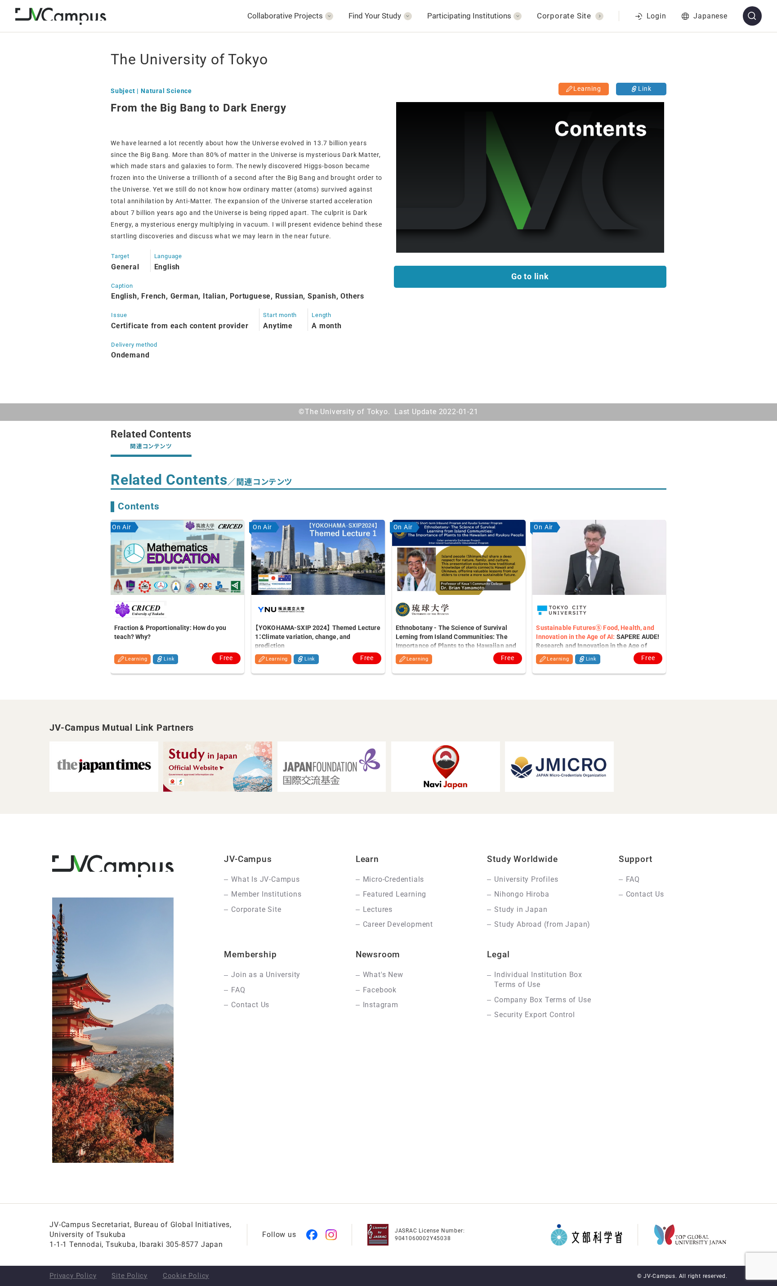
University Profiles (526, 879)
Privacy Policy (72, 1276)
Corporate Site (256, 909)
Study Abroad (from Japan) (542, 924)
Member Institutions (266, 894)
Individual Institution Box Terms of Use (538, 979)
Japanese (710, 16)
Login (656, 16)
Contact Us (645, 894)
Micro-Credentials (393, 879)
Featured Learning (395, 894)
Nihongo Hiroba (521, 894)
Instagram (380, 1004)
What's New (383, 974)
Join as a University (265, 974)
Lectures (378, 909)
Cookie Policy (186, 1276)
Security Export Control (534, 1014)
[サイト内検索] (752, 16)
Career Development (398, 924)
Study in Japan (520, 909)
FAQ (633, 879)
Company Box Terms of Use (542, 1000)
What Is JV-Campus (265, 879)
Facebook (380, 990)
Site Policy (129, 1276)
